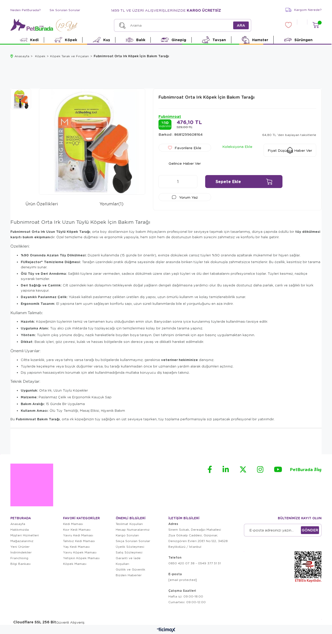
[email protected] (182, 580)
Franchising (19, 558)
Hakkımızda (19, 529)
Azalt (164, 181)
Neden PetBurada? (25, 10)
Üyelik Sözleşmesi (130, 547)
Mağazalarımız (21, 541)
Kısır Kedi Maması (77, 529)
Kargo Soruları (127, 535)
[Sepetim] (316, 25)
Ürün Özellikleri (41, 203)
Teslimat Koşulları (129, 524)
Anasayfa (17, 524)
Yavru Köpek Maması (79, 552)
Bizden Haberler (129, 575)
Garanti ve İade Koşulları (128, 561)
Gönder (310, 530)
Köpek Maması (74, 564)
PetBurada (306, 470)
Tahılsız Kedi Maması (79, 541)
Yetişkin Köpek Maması (81, 558)
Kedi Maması (73, 524)
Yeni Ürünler (20, 547)
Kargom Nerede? (308, 10)
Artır (190, 181)
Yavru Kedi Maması (78, 535)
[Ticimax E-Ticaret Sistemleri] (166, 630)
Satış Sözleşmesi (129, 552)
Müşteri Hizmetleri (24, 535)
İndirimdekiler (21, 552)
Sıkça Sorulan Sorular (133, 541)
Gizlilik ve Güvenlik (130, 569)
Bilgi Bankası (20, 564)
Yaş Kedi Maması (76, 547)
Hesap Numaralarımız (133, 529)
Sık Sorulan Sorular (65, 10)
